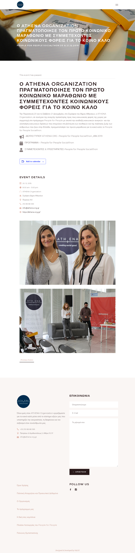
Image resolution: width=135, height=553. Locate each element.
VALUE (76, 550)
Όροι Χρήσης (22, 485)
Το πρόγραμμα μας (25, 509)
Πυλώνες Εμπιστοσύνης (27, 533)
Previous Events (27, 360)
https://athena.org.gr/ (31, 212)
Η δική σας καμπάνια (26, 517)
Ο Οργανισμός (23, 501)
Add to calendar (33, 161)
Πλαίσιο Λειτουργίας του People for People (37, 525)
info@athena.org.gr (31, 208)
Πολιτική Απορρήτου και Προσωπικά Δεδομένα (37, 493)
